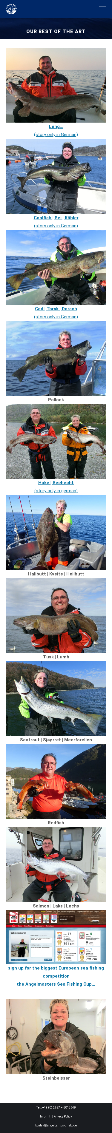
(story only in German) (56, 316)
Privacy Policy (62, 1116)
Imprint (45, 1116)
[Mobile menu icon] (102, 9)
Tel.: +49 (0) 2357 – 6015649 (56, 1107)
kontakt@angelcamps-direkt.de (56, 1125)
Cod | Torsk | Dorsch (56, 308)
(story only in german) (56, 490)
